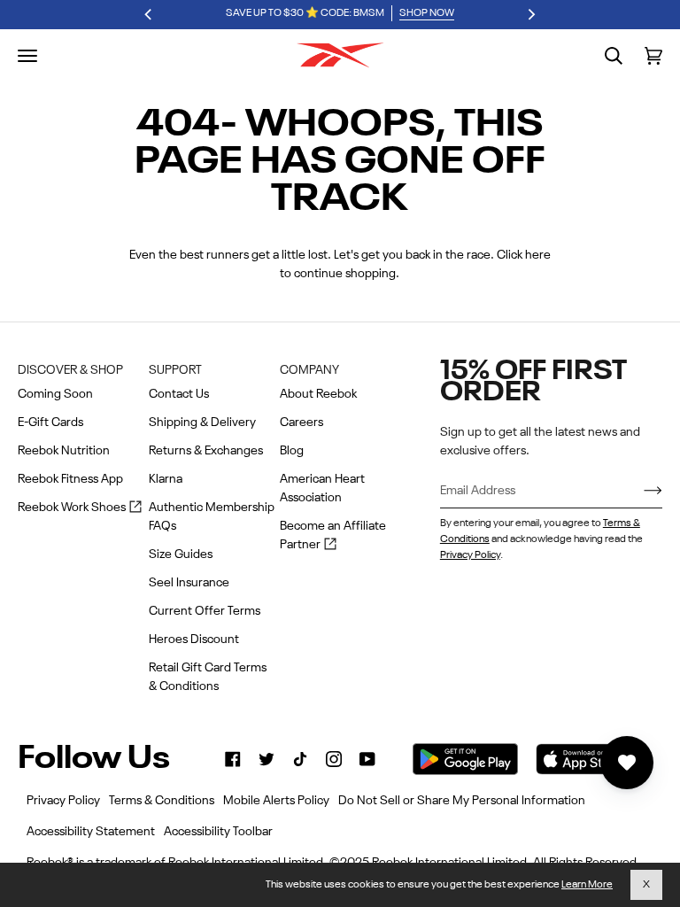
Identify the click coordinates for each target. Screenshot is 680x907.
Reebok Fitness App (70, 479)
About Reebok (318, 394)
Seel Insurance (189, 583)
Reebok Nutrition (64, 451)
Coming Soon (55, 394)
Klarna (165, 479)
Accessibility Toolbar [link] (218, 832)
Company (309, 370)
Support (175, 370)
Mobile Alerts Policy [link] (276, 801)
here (538, 255)
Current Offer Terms (204, 611)
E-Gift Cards (50, 422)
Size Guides (180, 554)
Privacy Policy (470, 555)
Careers (301, 422)
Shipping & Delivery (202, 422)
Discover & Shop (70, 370)
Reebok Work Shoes (80, 508)
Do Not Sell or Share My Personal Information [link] (461, 801)
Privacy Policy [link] (63, 801)
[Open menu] (27, 56)
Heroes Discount (194, 639)
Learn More (587, 885)
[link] (233, 759)
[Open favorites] (626, 762)
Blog (292, 451)
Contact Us (179, 394)
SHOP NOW (426, 13)
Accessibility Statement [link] (91, 832)
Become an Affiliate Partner (333, 537)
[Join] (638, 491)
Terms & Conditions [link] (161, 801)
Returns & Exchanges (206, 451)
